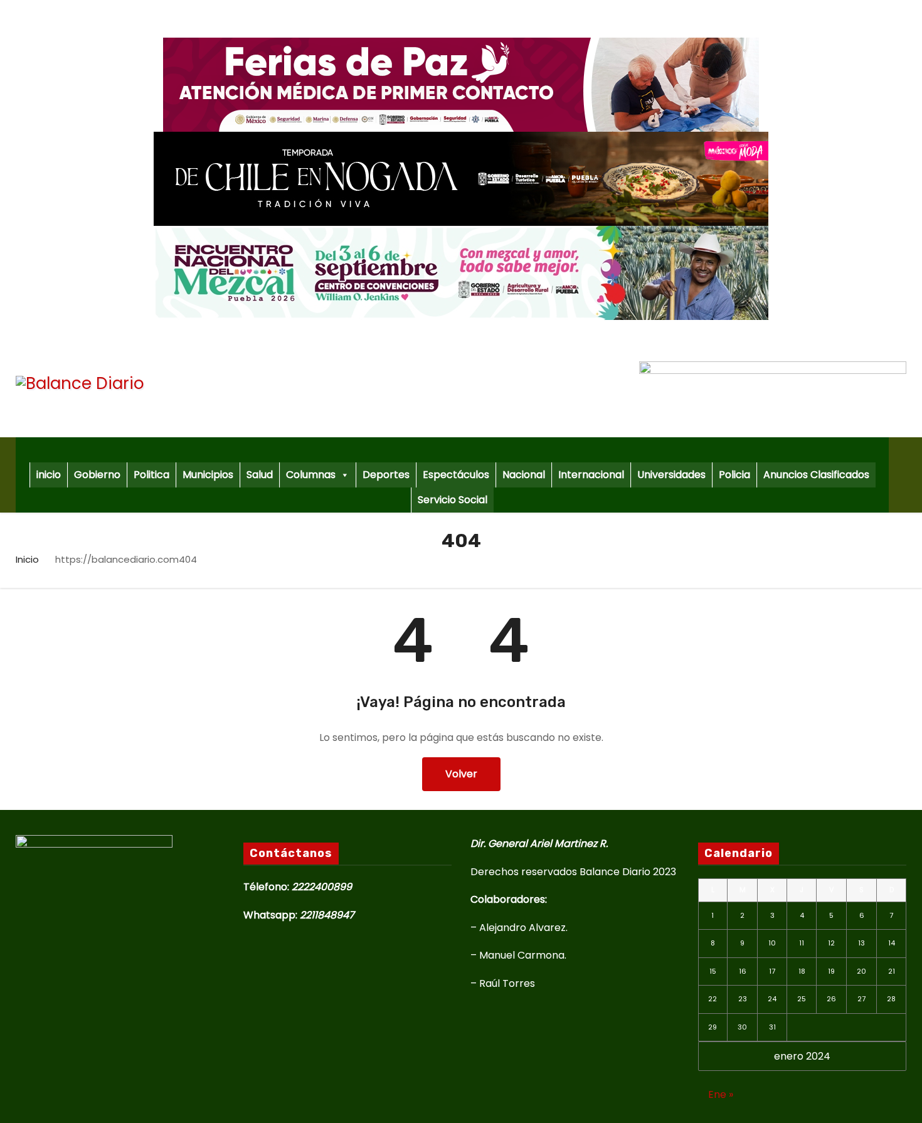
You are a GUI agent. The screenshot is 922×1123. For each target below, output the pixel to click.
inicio (48, 474)
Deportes (386, 474)
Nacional (523, 474)
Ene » (720, 1094)
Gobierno (97, 474)
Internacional (591, 474)
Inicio (27, 559)
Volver (461, 774)
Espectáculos (456, 474)
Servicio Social (452, 499)
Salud (259, 474)
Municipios (208, 474)
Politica (151, 474)
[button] (902, 474)
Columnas (311, 474)
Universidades (671, 474)
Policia (734, 474)
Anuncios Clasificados (816, 474)
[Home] (452, 449)
